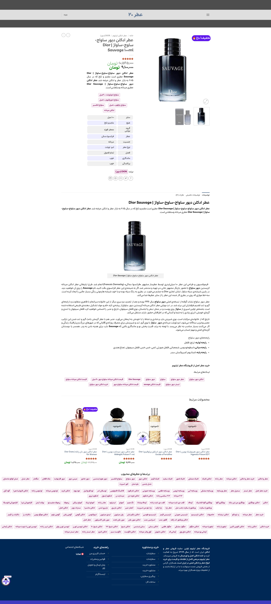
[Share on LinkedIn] (110, 178)
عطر (119, 80)
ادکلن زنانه (252, 526)
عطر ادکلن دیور (124, 73)
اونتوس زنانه (37, 491)
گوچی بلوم (55, 514)
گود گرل (7, 491)
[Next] (140, 69)
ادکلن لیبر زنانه (46, 526)
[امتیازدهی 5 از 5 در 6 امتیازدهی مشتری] (110, 59)
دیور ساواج (150, 379)
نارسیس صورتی (181, 514)
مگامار (36, 479)
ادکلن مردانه (109, 110)
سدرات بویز (76, 508)
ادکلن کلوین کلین (237, 526)
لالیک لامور (180, 479)
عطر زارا (169, 508)
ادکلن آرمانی (7, 526)
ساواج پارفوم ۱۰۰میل (117, 105)
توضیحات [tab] (206, 195)
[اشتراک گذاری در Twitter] (125, 178)
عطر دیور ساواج (177, 379)
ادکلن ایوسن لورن (80, 526)
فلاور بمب (163, 520)
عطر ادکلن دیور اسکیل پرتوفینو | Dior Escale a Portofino (155, 453)
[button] (208, 14)
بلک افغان (46, 479)
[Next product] (68, 35)
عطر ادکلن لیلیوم (120, 35)
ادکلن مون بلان (134, 520)
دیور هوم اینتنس (100, 479)
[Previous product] (63, 35)
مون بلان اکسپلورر (102, 520)
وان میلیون (118, 514)
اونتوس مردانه (52, 491)
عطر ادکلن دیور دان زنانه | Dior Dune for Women (81, 453)
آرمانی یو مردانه (200, 532)
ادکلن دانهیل (160, 532)
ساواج (162, 379)
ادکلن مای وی (185, 532)
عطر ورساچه (222, 491)
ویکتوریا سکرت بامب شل (185, 508)
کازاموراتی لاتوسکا (10, 502)
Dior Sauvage (134, 379)
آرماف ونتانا (142, 502)
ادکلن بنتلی (153, 526)
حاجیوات (210, 514)
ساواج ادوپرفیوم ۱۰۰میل (109, 100)
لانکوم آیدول (107, 496)
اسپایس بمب (149, 520)
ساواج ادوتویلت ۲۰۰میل (109, 95)
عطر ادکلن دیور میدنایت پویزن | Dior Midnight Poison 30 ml (118, 453)
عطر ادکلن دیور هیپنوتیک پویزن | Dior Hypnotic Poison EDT (193, 453)
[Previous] (204, 69)
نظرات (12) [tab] (180, 195)
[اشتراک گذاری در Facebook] (130, 178)
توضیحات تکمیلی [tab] (193, 195)
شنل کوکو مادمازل (10, 479)
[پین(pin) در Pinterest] (115, 178)
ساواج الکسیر (98, 105)
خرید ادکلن (264, 526)
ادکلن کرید (65, 491)
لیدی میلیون (105, 514)
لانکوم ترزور (93, 496)
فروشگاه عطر (186, 365)
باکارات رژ (26, 514)
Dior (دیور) (105, 35)
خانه (131, 35)
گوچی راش (67, 514)
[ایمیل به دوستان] (120, 178)
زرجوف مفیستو (54, 502)
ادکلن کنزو (102, 532)
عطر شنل (25, 479)
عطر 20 (135, 15)
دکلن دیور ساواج (196, 379)
